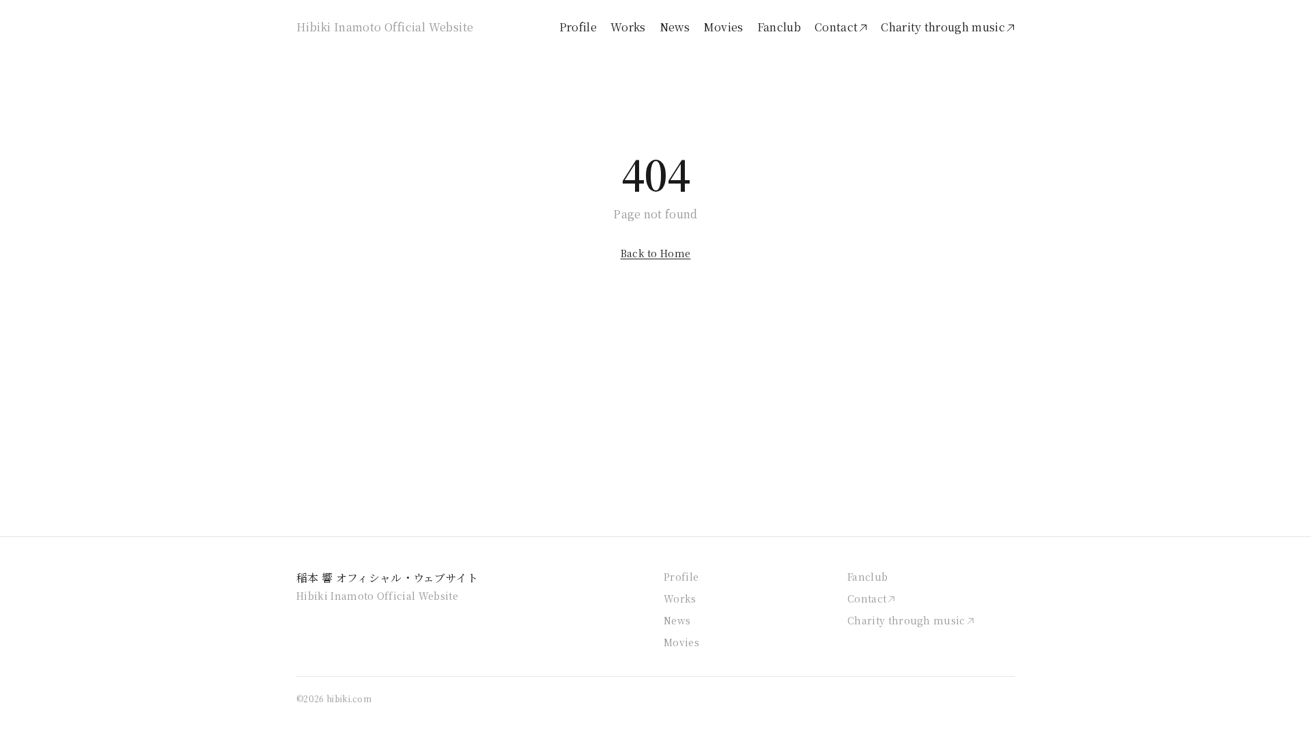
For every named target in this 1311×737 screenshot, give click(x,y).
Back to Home (656, 253)
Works (628, 27)
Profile (578, 27)
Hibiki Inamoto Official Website (384, 27)
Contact (836, 27)
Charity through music (943, 27)
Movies (723, 27)
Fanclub (779, 27)
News (675, 27)
